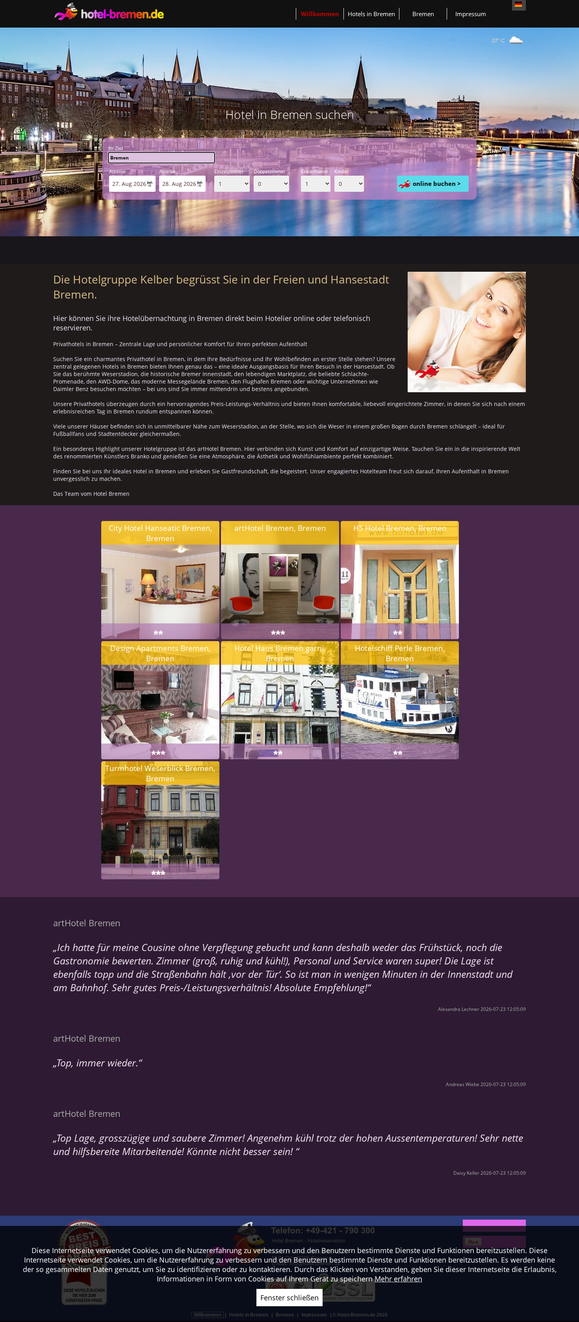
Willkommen (320, 14)
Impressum (470, 14)
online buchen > (437, 183)
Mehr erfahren (398, 1278)
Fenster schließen (289, 1297)
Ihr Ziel (115, 148)
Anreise (117, 171)
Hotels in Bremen (371, 14)
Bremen (423, 14)
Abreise (167, 171)
